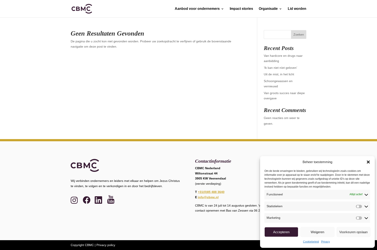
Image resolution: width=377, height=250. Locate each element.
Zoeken (298, 34)
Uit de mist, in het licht (279, 74)
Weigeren (317, 232)
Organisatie (268, 8)
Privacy (325, 241)
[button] (368, 162)
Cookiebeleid (311, 241)
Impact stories (241, 8)
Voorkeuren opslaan (353, 232)
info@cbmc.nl (208, 197)
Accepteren (281, 232)
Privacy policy (105, 245)
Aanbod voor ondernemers (197, 8)
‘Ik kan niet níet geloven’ (280, 67)
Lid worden (297, 8)
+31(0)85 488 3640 (211, 192)
